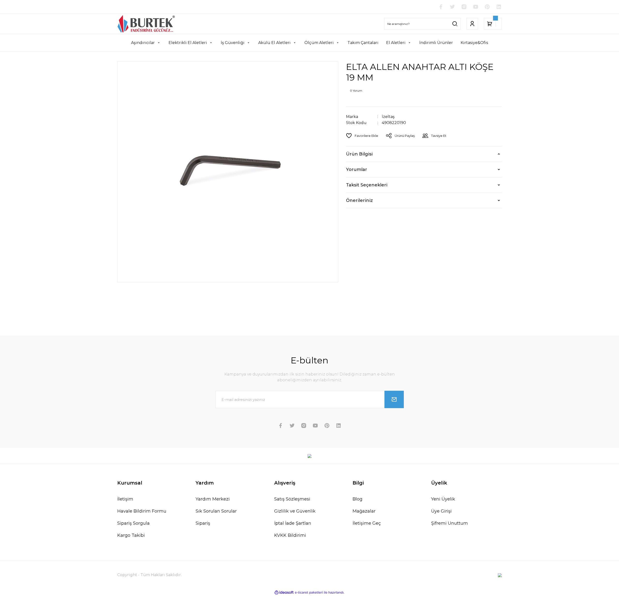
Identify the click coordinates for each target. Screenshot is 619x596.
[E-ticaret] (309, 592)
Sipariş (203, 523)
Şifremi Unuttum (449, 523)
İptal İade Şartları (292, 523)
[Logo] (146, 24)
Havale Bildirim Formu (141, 511)
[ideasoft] (284, 592)
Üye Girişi (441, 511)
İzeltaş (388, 116)
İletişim (125, 499)
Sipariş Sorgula (133, 523)
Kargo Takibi (131, 535)
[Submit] (394, 399)
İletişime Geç (367, 523)
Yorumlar (356, 169)
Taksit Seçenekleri (366, 185)
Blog (357, 499)
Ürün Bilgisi (359, 154)
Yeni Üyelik (443, 499)
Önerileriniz (359, 200)
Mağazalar (364, 511)
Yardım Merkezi (213, 499)
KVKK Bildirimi (290, 535)
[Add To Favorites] (362, 136)
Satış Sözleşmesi (292, 499)
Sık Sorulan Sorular (216, 511)
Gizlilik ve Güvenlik (295, 511)
